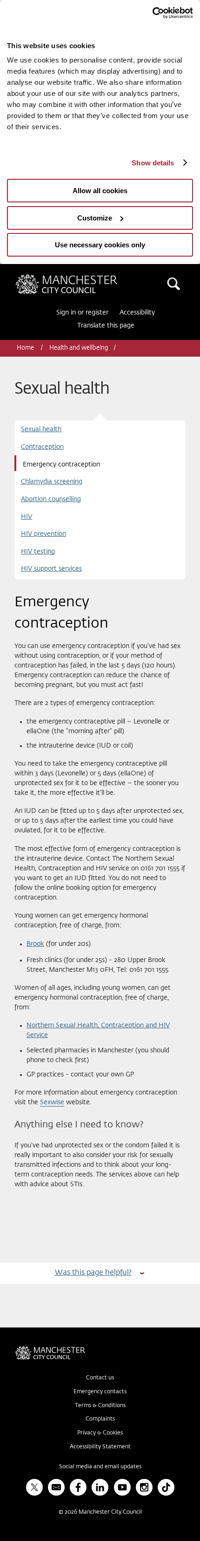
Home (26, 348)
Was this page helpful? (93, 1273)
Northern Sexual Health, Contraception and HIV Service (98, 1030)
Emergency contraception (61, 464)
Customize (94, 218)
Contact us (100, 1378)
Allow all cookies (100, 191)
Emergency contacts (100, 1392)
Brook (35, 944)
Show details (153, 163)
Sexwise (52, 1102)
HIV (26, 517)
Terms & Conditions (100, 1406)
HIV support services (51, 569)
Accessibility (137, 312)
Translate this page (105, 325)
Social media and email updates (100, 1467)
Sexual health (41, 429)
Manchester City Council (82, 278)
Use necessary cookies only (100, 245)
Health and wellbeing (78, 348)
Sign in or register (82, 312)
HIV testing (38, 551)
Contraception (42, 447)
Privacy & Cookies (100, 1433)
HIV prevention (43, 534)
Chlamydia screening (51, 481)
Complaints (100, 1419)
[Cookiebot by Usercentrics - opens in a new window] (152, 13)
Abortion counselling (51, 499)
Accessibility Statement (100, 1447)
